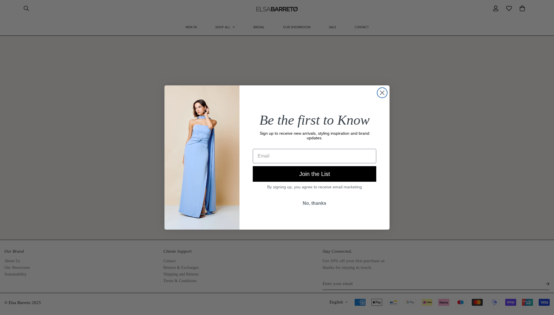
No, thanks (314, 203)
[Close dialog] (382, 93)
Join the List (314, 174)
